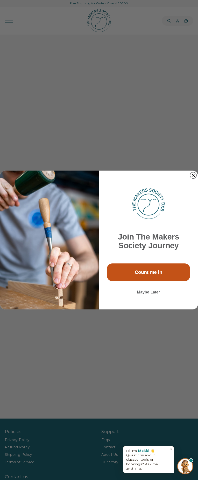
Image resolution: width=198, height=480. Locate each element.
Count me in (149, 272)
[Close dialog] (193, 175)
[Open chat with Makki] (185, 466)
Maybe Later (148, 292)
